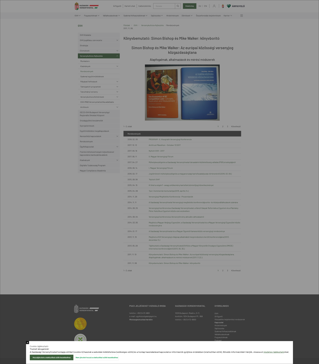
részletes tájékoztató (273, 352)
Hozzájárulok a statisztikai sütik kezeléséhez (52, 357)
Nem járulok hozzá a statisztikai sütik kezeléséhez (97, 357)
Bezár (27, 342)
